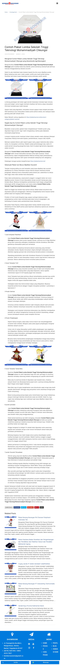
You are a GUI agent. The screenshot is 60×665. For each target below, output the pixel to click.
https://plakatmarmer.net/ (37, 161)
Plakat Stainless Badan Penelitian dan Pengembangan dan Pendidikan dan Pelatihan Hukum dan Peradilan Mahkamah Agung (36, 542)
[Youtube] (33, 644)
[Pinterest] (29, 644)
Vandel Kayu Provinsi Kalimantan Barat (31, 606)
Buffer (41, 507)
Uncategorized (13, 12)
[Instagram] (29, 648)
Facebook (17, 507)
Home (6, 12)
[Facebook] (33, 648)
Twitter (24, 507)
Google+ (31, 507)
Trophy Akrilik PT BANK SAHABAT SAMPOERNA (34, 564)
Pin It (37, 507)
